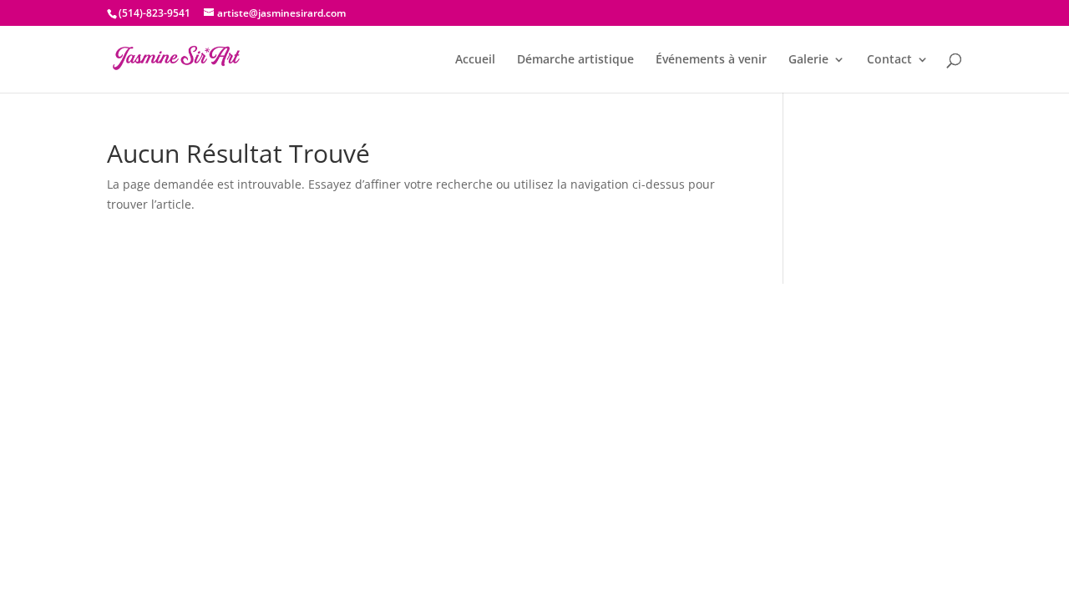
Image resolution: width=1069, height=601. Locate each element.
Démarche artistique (575, 60)
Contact (889, 60)
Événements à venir (711, 60)
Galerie (808, 60)
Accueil (475, 60)
